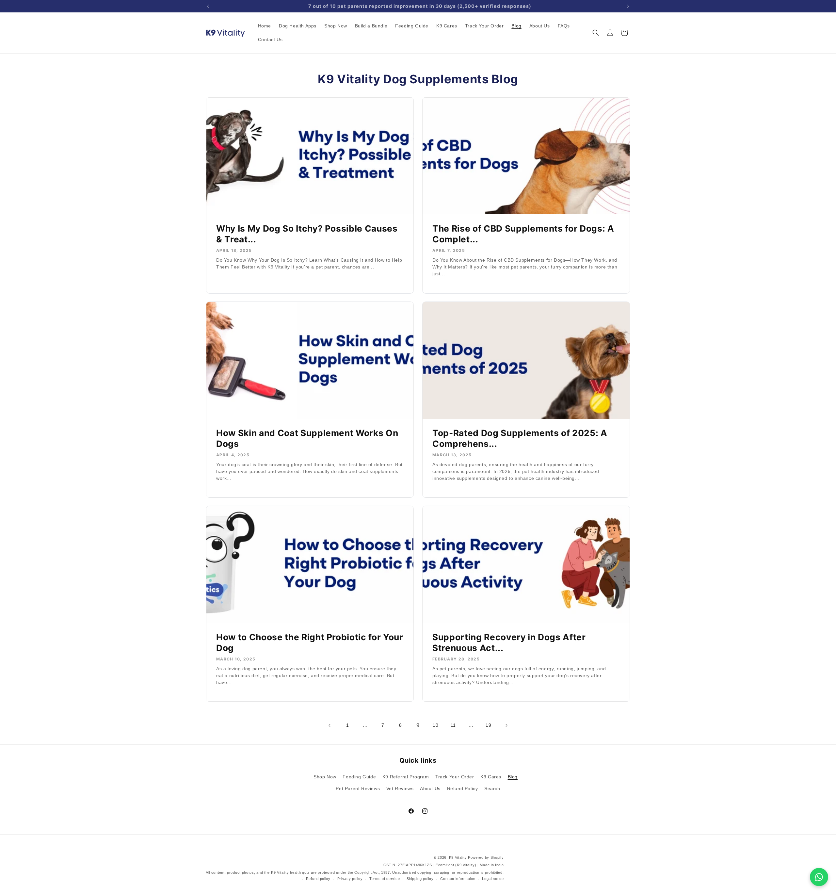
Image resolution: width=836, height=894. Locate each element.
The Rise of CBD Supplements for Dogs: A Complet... (523, 234)
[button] (595, 32)
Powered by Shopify (486, 857)
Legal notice (493, 879)
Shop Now (325, 776)
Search (492, 788)
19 (488, 725)
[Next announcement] (628, 6)
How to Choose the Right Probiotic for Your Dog (309, 642)
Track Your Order (454, 776)
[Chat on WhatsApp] (819, 877)
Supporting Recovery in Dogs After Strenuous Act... (509, 642)
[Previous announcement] (208, 6)
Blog (513, 776)
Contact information (457, 879)
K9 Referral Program (405, 776)
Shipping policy (420, 879)
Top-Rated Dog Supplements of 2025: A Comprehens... (519, 438)
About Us (430, 788)
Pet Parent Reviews (358, 788)
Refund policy (318, 879)
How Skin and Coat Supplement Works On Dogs (307, 438)
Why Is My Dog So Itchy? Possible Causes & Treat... (307, 234)
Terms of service (384, 879)
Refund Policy (462, 788)
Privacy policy (350, 879)
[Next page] (506, 725)
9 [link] (418, 725)
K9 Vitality (458, 857)
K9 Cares (490, 776)
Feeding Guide (359, 776)
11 (453, 725)
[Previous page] (330, 725)
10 (435, 725)
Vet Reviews (400, 788)
